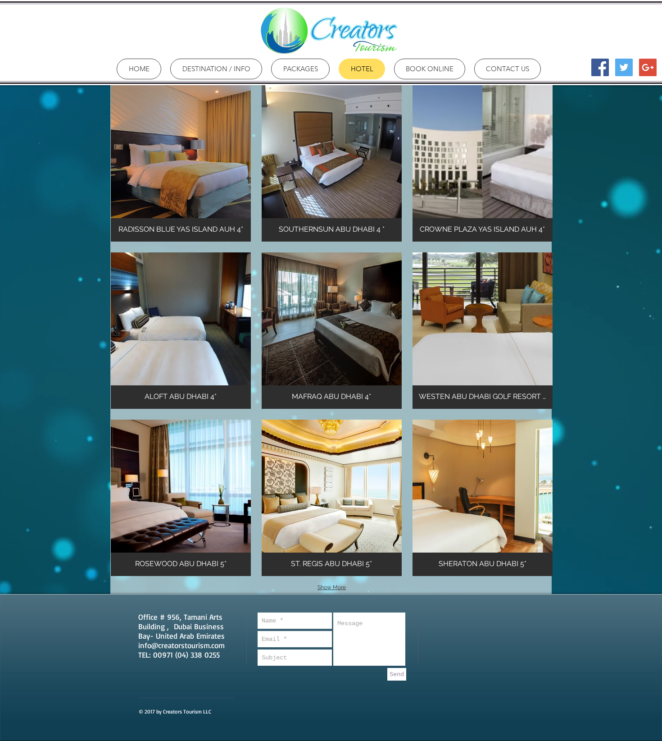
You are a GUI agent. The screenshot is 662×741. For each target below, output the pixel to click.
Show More (331, 587)
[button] (181, 163)
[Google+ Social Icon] (648, 67)
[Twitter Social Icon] (624, 67)
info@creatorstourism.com (181, 645)
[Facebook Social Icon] (600, 67)
